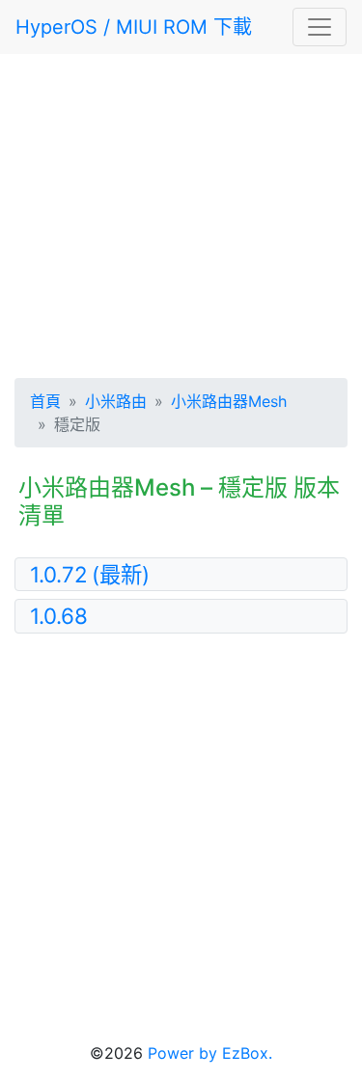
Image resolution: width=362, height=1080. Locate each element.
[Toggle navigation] (319, 27)
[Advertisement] (181, 212)
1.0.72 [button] (90, 574)
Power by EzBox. (210, 1053)
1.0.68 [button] (59, 616)
